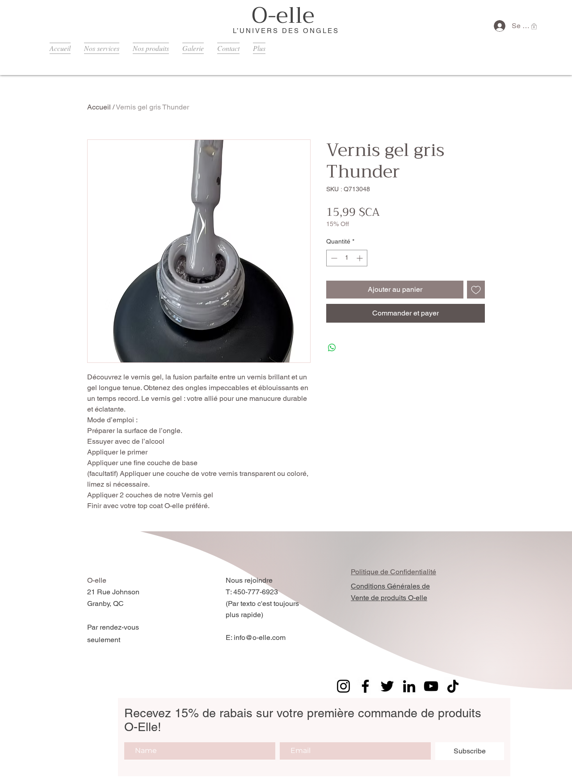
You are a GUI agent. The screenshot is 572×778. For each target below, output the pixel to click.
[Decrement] (333, 258)
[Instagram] (343, 686)
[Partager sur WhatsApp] (332, 347)
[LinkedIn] (409, 686)
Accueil (99, 107)
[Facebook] (365, 686)
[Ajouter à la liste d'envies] (476, 290)
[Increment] (360, 258)
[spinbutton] (347, 258)
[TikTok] (453, 686)
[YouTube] (431, 686)
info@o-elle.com (260, 637)
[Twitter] (387, 686)
